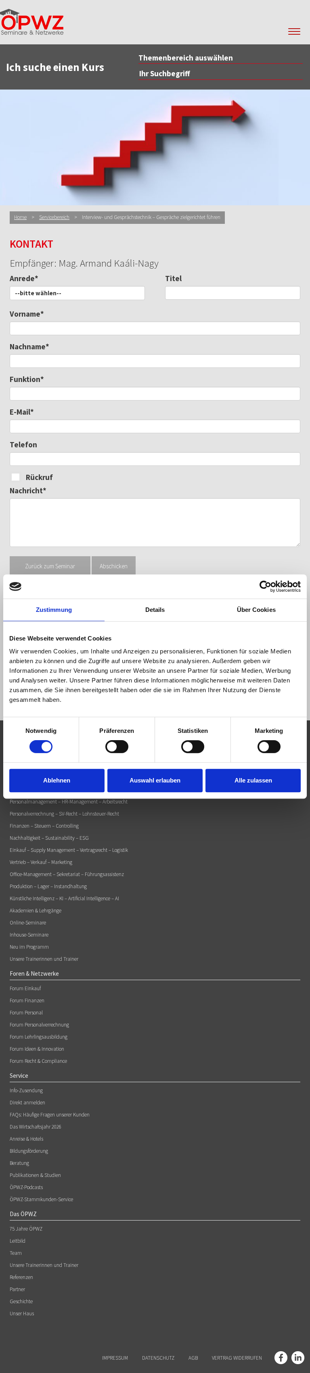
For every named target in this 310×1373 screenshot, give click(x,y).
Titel (173, 278)
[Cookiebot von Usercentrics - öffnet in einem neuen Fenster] (265, 586)
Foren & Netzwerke (34, 973)
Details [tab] (155, 609)
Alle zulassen (253, 780)
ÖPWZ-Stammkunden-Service (41, 1199)
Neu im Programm (29, 946)
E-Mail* (22, 412)
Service (19, 1075)
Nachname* (29, 346)
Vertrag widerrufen (237, 1357)
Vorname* (27, 314)
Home (20, 217)
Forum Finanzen (27, 1000)
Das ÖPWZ (23, 1214)
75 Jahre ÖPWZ (26, 1228)
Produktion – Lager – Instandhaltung (48, 886)
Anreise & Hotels (26, 1138)
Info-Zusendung (26, 1090)
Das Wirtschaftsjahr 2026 (35, 1126)
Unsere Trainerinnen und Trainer (44, 959)
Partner (17, 1289)
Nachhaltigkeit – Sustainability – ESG (49, 838)
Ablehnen (56, 780)
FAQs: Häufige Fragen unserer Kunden (50, 1114)
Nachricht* (28, 490)
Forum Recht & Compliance (38, 1061)
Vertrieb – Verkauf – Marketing (41, 862)
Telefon (23, 444)
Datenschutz (158, 1357)
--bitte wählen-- (38, 293)
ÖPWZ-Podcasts (26, 1187)
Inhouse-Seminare (29, 934)
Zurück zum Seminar (50, 566)
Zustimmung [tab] (54, 609)
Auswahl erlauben (155, 780)
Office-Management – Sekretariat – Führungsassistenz (67, 874)
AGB (193, 1357)
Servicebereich (54, 217)
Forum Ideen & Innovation (37, 1048)
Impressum (115, 1357)
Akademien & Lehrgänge (35, 910)
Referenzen (21, 1277)
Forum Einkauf (25, 988)
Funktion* (27, 379)
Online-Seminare (28, 922)
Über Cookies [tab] (256, 609)
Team (16, 1253)
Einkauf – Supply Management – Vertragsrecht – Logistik (69, 850)
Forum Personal (26, 1012)
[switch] (116, 746)
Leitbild (17, 1240)
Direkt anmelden (27, 1102)
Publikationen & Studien (35, 1175)
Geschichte (21, 1301)
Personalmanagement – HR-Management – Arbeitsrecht (69, 801)
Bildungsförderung (29, 1151)
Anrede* (24, 278)
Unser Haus (22, 1313)
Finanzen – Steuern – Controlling (44, 825)
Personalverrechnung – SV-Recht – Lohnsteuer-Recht (64, 813)
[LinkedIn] (297, 1357)
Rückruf (39, 477)
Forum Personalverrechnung (39, 1024)
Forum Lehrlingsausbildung (38, 1036)
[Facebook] (280, 1357)
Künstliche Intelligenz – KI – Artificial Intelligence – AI (64, 898)
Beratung (19, 1163)
